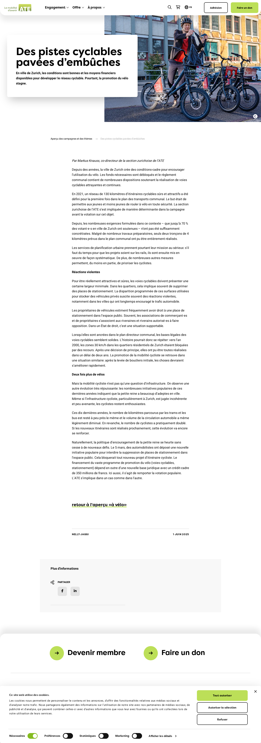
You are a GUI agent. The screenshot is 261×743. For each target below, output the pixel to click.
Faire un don (244, 7)
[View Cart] (178, 7)
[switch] (68, 736)
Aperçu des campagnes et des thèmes (71, 139)
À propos (95, 7)
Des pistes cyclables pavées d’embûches (122, 139)
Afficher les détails (160, 735)
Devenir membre (96, 652)
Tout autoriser (222, 695)
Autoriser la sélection (222, 707)
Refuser (222, 719)
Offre (76, 7)
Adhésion (216, 7)
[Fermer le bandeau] (255, 691)
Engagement (55, 7)
